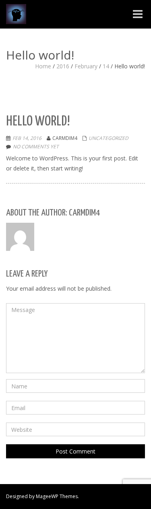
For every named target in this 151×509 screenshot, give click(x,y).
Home (43, 66)
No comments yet (36, 146)
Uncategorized (108, 138)
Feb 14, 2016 (26, 138)
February (85, 66)
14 (106, 66)
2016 (62, 66)
